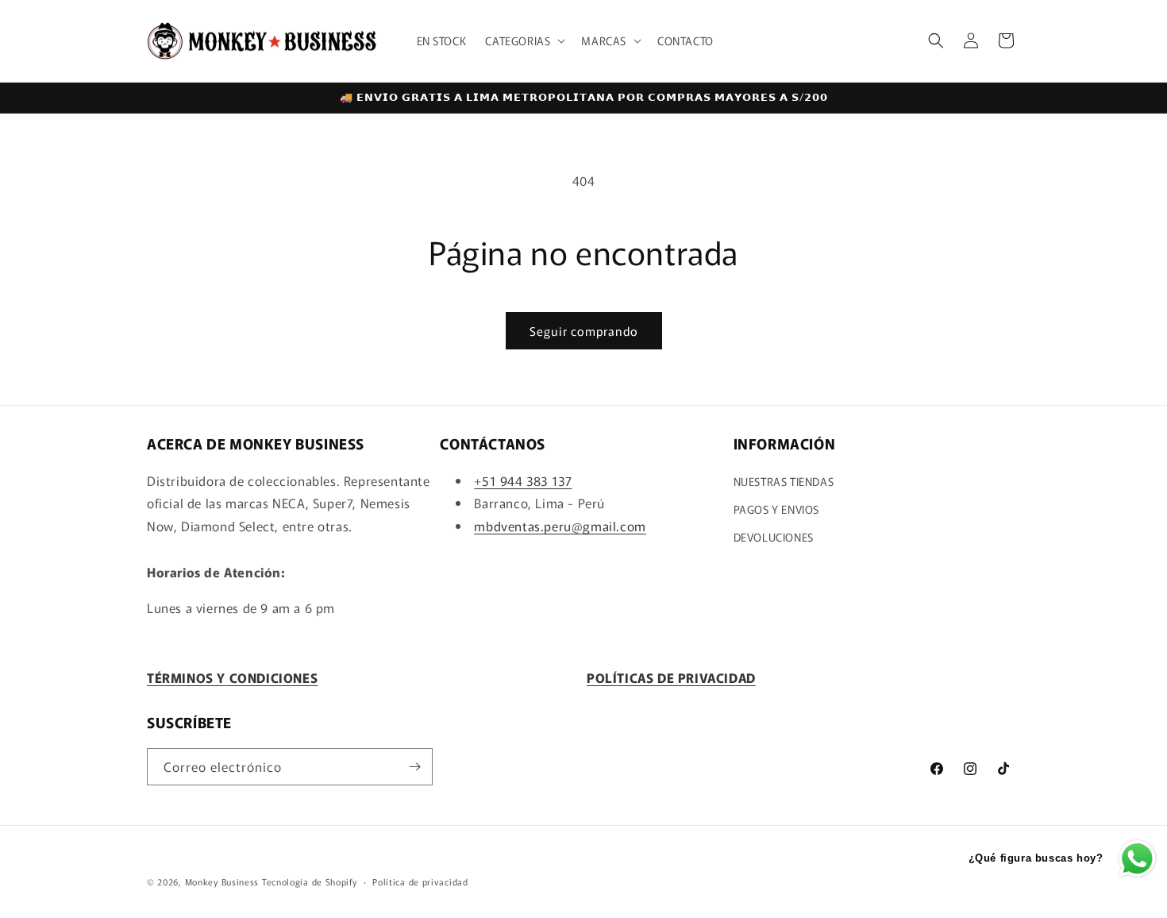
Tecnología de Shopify (309, 881)
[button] (524, 40)
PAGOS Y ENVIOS (776, 509)
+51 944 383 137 (523, 480)
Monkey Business (222, 881)
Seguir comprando (584, 330)
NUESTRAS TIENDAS (784, 481)
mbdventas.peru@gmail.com (559, 525)
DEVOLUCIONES (774, 537)
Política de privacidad (420, 881)
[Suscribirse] (414, 766)
